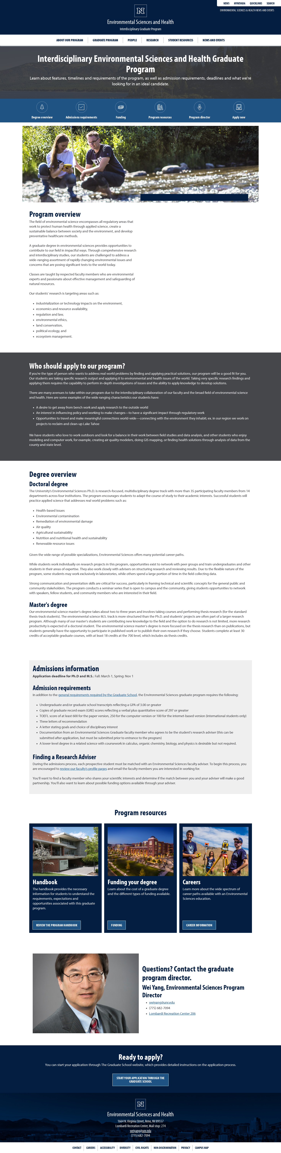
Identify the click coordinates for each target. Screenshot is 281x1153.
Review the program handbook (56, 925)
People (132, 40)
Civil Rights (142, 1148)
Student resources (180, 40)
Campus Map (202, 1148)
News (226, 3)
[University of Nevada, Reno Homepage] (140, 1104)
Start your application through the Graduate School (141, 1080)
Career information (199, 925)
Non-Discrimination (165, 1148)
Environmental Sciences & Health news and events (247, 10)
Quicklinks (256, 3)
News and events (214, 40)
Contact (76, 1148)
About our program (69, 40)
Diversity (125, 1148)
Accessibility (107, 1148)
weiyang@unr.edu (162, 1002)
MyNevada (239, 3)
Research (152, 40)
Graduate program (105, 40)
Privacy (185, 1148)
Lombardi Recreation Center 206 (172, 1013)
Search (271, 3)
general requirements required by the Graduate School (97, 695)
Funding (116, 925)
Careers (90, 1148)
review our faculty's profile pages (83, 769)
